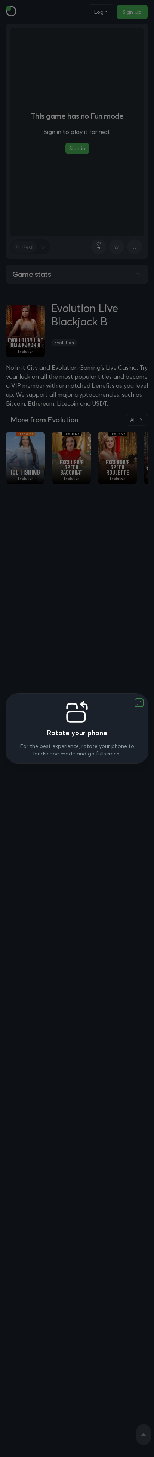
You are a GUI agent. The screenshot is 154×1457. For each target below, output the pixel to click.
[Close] (139, 703)
